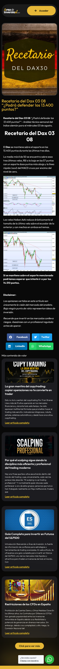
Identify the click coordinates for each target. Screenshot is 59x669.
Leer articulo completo (17, 422)
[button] (18, 337)
